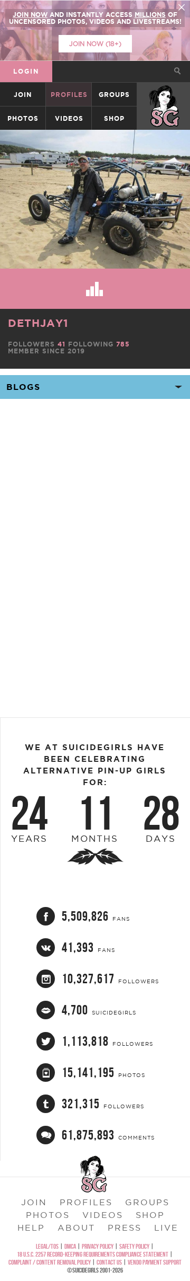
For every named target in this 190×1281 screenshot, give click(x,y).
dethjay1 (38, 323)
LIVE (166, 1227)
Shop (114, 118)
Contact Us (109, 1262)
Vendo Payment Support (155, 1262)
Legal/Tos (47, 1246)
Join (23, 94)
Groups (114, 94)
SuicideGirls (164, 94)
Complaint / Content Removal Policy (49, 1262)
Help (31, 1227)
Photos (23, 118)
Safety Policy (134, 1246)
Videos (69, 118)
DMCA (70, 1246)
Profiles (69, 94)
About (76, 1227)
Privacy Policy (97, 1246)
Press (124, 1227)
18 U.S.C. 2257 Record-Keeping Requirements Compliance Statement (92, 1254)
